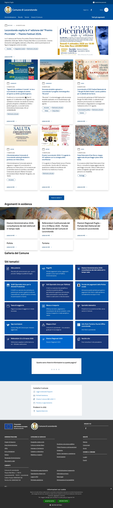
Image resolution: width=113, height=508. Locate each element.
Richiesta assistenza (37, 480)
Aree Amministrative (11, 445)
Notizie (10, 25)
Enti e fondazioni (10, 451)
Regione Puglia (9, 2)
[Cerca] (106, 10)
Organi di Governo (10, 442)
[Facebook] (90, 10)
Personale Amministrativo (12, 458)
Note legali (60, 477)
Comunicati (13, 83)
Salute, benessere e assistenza (66, 453)
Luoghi (85, 457)
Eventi (85, 460)
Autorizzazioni (61, 457)
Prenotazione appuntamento (39, 470)
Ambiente (60, 450)
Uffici (6, 448)
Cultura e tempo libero (37, 445)
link (73, 497)
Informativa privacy (63, 474)
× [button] (111, 488)
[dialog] (56, 497)
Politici (7, 455)
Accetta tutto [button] (49, 501)
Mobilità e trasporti (36, 455)
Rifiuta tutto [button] (63, 501)
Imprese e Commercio (37, 448)
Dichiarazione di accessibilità (65, 480)
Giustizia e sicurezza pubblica (65, 444)
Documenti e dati (10, 461)
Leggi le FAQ (34, 477)
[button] (56, 505)
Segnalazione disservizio (38, 474)
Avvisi (82, 83)
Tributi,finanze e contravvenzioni (67, 447)
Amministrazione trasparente (66, 470)
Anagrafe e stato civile (37, 442)
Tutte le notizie (55, 198)
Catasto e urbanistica (37, 451)
